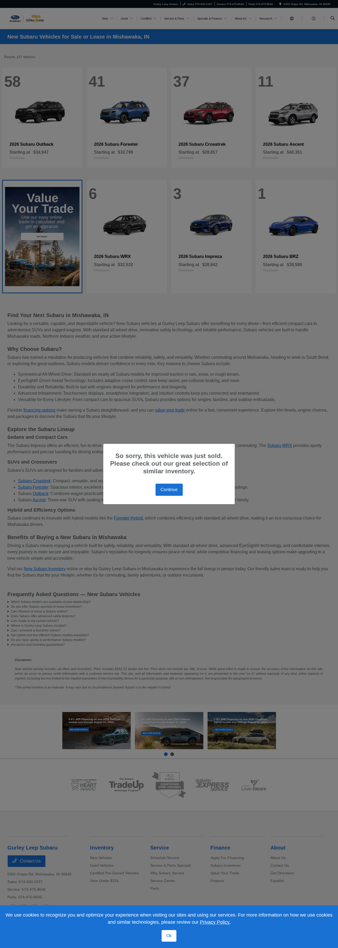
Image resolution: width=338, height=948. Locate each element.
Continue (169, 489)
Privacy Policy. (215, 922)
